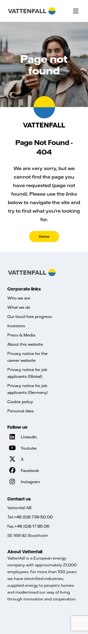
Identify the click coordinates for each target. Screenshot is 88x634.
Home (44, 236)
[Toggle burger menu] (76, 11)
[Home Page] (31, 11)
